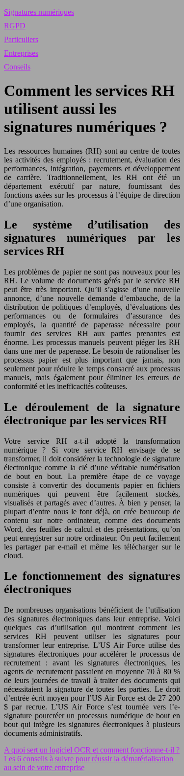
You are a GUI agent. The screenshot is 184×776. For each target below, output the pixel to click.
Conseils (17, 67)
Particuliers (21, 39)
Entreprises (21, 53)
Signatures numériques (39, 12)
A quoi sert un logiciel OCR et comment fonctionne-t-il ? (92, 750)
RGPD (15, 26)
